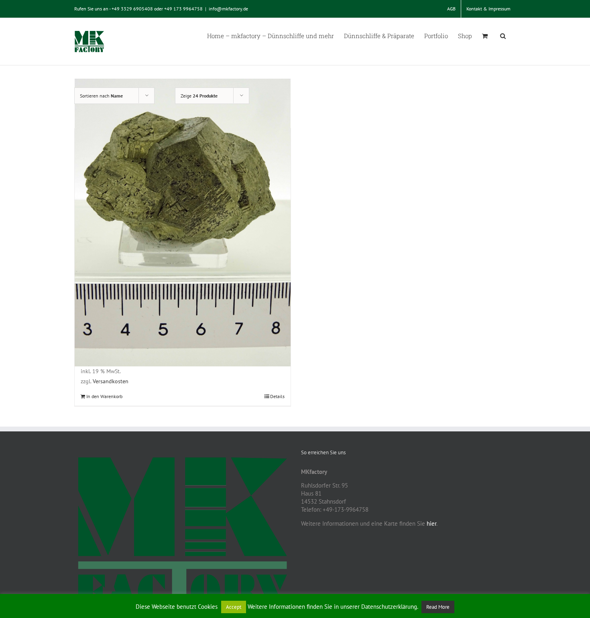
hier (431, 523)
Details (277, 396)
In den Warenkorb (104, 396)
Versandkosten (110, 381)
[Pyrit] (183, 222)
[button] (503, 35)
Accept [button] (233, 607)
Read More (438, 607)
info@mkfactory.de (228, 9)
